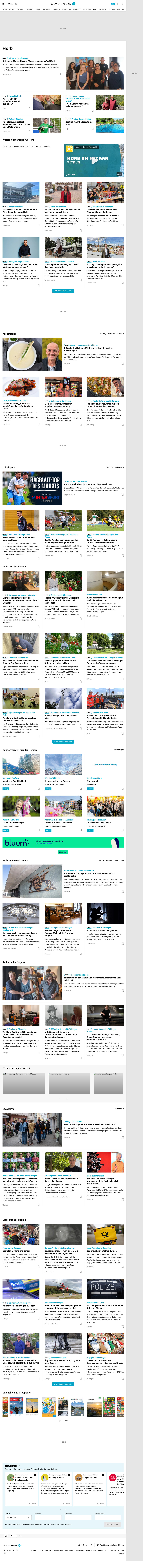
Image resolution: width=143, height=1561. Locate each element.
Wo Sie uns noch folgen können (112, 1545)
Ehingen (38, 9)
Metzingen (46, 9)
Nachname (68, 1513)
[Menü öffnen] (3, 4)
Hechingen (103, 9)
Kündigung (102, 1551)
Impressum (112, 1551)
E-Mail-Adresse (99, 1513)
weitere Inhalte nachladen (63, 291)
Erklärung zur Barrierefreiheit (86, 1551)
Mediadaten (69, 1551)
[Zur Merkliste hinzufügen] (60, 74)
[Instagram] (78, 1545)
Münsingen (66, 9)
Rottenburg (77, 9)
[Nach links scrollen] (4, 9)
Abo (112, 4)
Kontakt (121, 1551)
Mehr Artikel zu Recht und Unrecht (111, 860)
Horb (95, 9)
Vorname (38, 1513)
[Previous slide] (59, 1099)
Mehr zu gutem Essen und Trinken (111, 334)
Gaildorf (29, 9)
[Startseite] (6, 1536)
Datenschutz (59, 1551)
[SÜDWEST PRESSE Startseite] (63, 3)
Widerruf (120, 1554)
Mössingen (87, 9)
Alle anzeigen (119, 750)
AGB (51, 1551)
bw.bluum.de (47, 844)
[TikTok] (87, 1545)
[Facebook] (91, 1545)
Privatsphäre (35, 1551)
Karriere (45, 1551)
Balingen (120, 9)
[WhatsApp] (82, 1545)
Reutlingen (56, 9)
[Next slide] (67, 1099)
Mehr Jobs (63, 852)
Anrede (7, 1513)
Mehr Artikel (119, 1109)
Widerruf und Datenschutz (64, 1524)
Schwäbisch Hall (8, 9)
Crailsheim (20, 9)
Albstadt (112, 9)
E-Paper (10, 4)
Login (122, 4)
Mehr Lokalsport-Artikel (115, 467)
